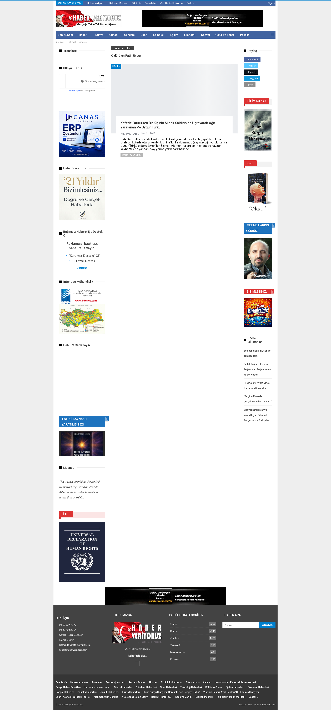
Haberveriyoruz (96, 3)
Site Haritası (193, 682)
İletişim (191, 3)
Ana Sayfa (61, 682)
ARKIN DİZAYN (268, 704)
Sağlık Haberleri (110, 692)
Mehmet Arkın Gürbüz (106, 697)
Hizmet (153, 682)
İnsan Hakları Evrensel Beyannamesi (235, 682)
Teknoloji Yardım (115, 682)
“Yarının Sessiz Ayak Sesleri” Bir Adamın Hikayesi (231, 692)
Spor (144, 35)
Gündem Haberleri (146, 687)
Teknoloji (158, 35)
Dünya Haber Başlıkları (68, 687)
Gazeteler (151, 3)
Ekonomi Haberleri (258, 687)
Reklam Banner (118, 3)
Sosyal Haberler (65, 692)
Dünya (99, 35)
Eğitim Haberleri (235, 687)
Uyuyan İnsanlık (204, 697)
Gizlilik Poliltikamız (171, 3)
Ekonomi (189, 35)
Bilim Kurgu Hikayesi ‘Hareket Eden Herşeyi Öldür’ (171, 692)
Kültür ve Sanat (224, 35)
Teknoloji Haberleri (191, 687)
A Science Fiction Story (135, 697)
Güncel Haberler (123, 687)
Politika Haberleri (87, 692)
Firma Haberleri (131, 692)
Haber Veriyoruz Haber (97, 687)
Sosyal (205, 35)
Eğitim (174, 35)
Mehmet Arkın (177, 652)
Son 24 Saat (65, 35)
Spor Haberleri (168, 687)
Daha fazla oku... (131, 155)
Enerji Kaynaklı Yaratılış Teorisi (73, 697)
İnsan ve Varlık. (183, 697)
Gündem (129, 35)
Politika (244, 35)
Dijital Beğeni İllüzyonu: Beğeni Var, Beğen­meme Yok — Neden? (257, 369)
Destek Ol (82, 268)
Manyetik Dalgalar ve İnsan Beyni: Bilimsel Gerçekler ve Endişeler (256, 415)
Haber (83, 35)
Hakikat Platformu (161, 697)
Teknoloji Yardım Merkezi (230, 697)
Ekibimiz (136, 3)
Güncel (113, 35)
